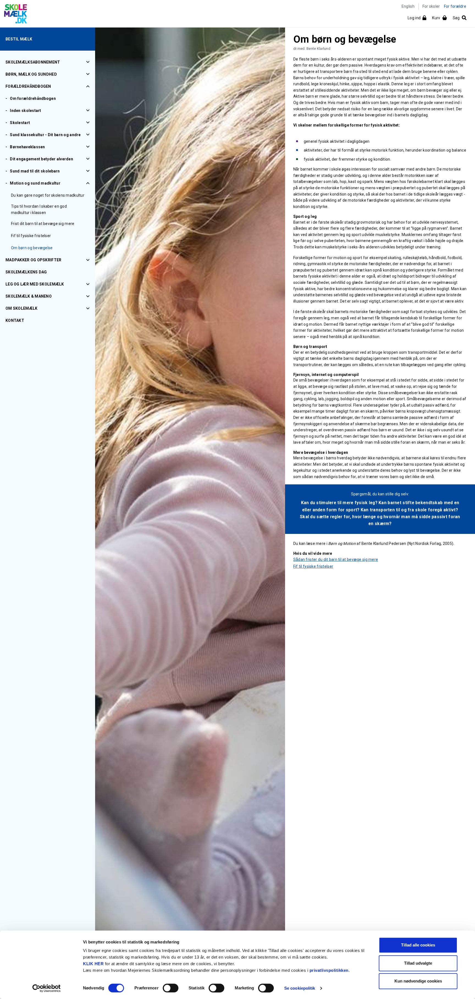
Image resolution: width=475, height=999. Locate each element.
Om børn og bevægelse (32, 248)
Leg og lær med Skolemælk (34, 284)
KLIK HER (93, 963)
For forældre (455, 6)
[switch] (170, 988)
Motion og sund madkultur (35, 183)
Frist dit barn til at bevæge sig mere (42, 223)
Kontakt (14, 320)
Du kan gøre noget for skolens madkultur (47, 195)
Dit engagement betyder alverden (41, 159)
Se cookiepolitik (299, 988)
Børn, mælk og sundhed (31, 74)
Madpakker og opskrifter (33, 260)
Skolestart (20, 122)
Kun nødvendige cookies (418, 981)
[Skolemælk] (13, 15)
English (408, 6)
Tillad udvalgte (418, 963)
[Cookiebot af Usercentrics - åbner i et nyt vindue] (47, 988)
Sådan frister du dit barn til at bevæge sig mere (335, 559)
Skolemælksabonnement (32, 62)
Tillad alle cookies (418, 945)
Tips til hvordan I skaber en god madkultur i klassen (39, 209)
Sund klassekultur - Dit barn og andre (45, 135)
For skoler (431, 6)
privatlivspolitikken (329, 970)
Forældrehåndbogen (28, 86)
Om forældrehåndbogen (33, 98)
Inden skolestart (25, 110)
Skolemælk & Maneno (28, 296)
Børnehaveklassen (27, 147)
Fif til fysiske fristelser (31, 236)
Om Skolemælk (21, 308)
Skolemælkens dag (26, 272)
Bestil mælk (18, 39)
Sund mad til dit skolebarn (35, 171)
